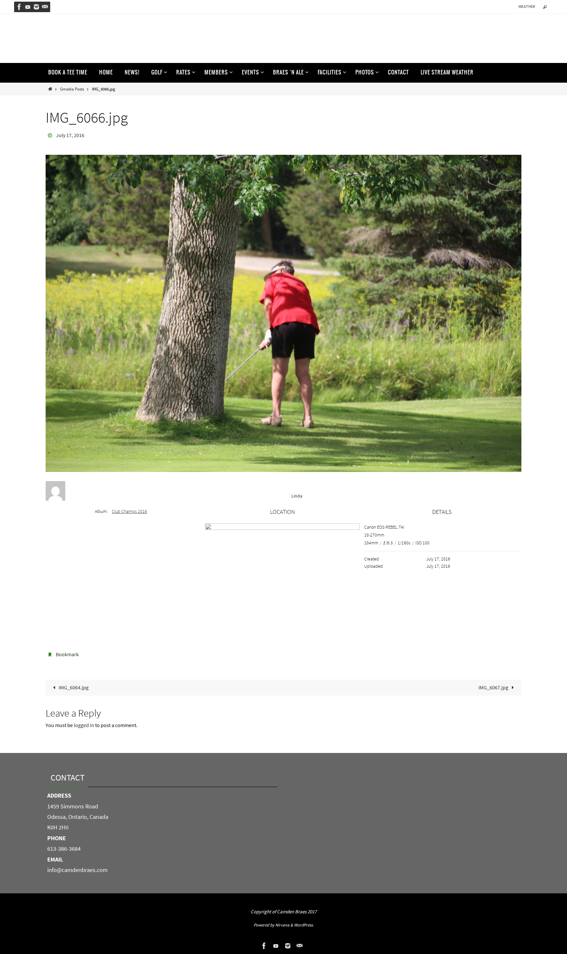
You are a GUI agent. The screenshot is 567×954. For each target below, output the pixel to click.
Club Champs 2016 (129, 511)
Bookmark (67, 654)
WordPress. (304, 925)
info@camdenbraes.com (77, 870)
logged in (84, 725)
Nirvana (282, 925)
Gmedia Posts (72, 88)
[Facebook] (19, 7)
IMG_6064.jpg (73, 687)
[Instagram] (36, 7)
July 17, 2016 (70, 135)
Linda (296, 496)
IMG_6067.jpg (493, 687)
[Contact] (45, 7)
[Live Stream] (28, 7)
